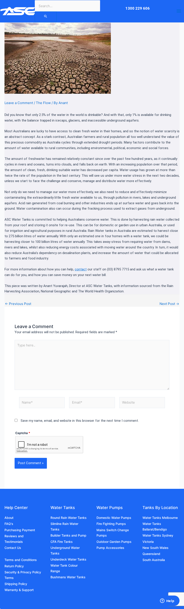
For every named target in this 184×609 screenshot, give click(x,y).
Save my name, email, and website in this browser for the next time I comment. (80, 421)
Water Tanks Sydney (157, 535)
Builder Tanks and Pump (68, 535)
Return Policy (14, 566)
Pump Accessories (110, 548)
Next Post (169, 303)
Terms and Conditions (20, 560)
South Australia (153, 560)
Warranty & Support (19, 590)
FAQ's (8, 524)
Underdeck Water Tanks (68, 559)
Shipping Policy (15, 584)
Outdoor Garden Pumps (113, 542)
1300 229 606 (137, 8)
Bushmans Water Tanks (67, 577)
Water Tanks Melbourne (160, 518)
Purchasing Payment (19, 530)
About (8, 518)
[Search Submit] (46, 16)
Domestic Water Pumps (113, 518)
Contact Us (12, 548)
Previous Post (18, 303)
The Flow (43, 103)
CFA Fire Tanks (61, 542)
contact (81, 269)
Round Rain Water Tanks (68, 518)
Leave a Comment (18, 103)
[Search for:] (46, 17)
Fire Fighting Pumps (111, 524)
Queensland (151, 554)
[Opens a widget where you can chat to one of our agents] (167, 601)
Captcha (22, 433)
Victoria (148, 542)
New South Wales (155, 548)
